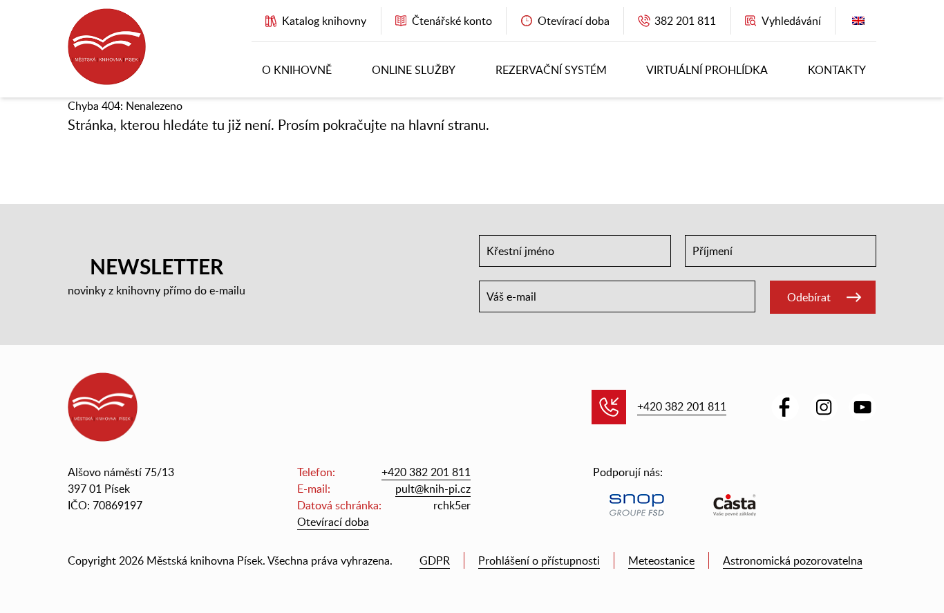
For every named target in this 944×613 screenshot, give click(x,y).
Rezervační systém (551, 69)
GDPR (434, 560)
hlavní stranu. (448, 124)
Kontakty (837, 69)
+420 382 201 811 (681, 406)
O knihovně (297, 69)
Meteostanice (661, 560)
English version (858, 24)
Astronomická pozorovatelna (792, 560)
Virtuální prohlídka (707, 69)
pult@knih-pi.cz (433, 488)
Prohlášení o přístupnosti (539, 560)
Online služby (413, 69)
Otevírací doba (333, 521)
